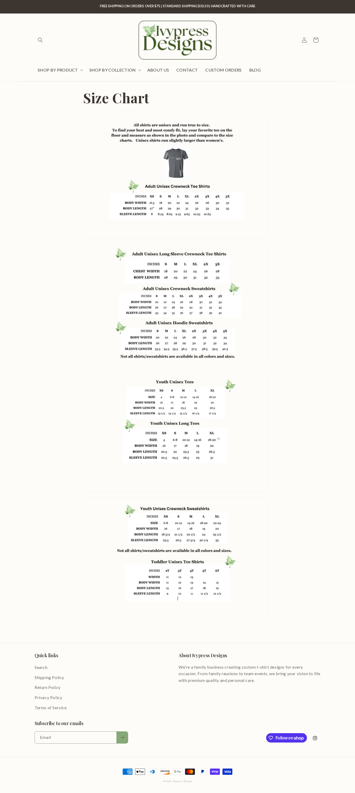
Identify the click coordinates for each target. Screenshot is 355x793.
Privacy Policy (48, 697)
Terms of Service (51, 707)
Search (41, 667)
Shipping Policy (49, 677)
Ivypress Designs (182, 781)
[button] (40, 40)
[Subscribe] (122, 737)
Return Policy (48, 687)
